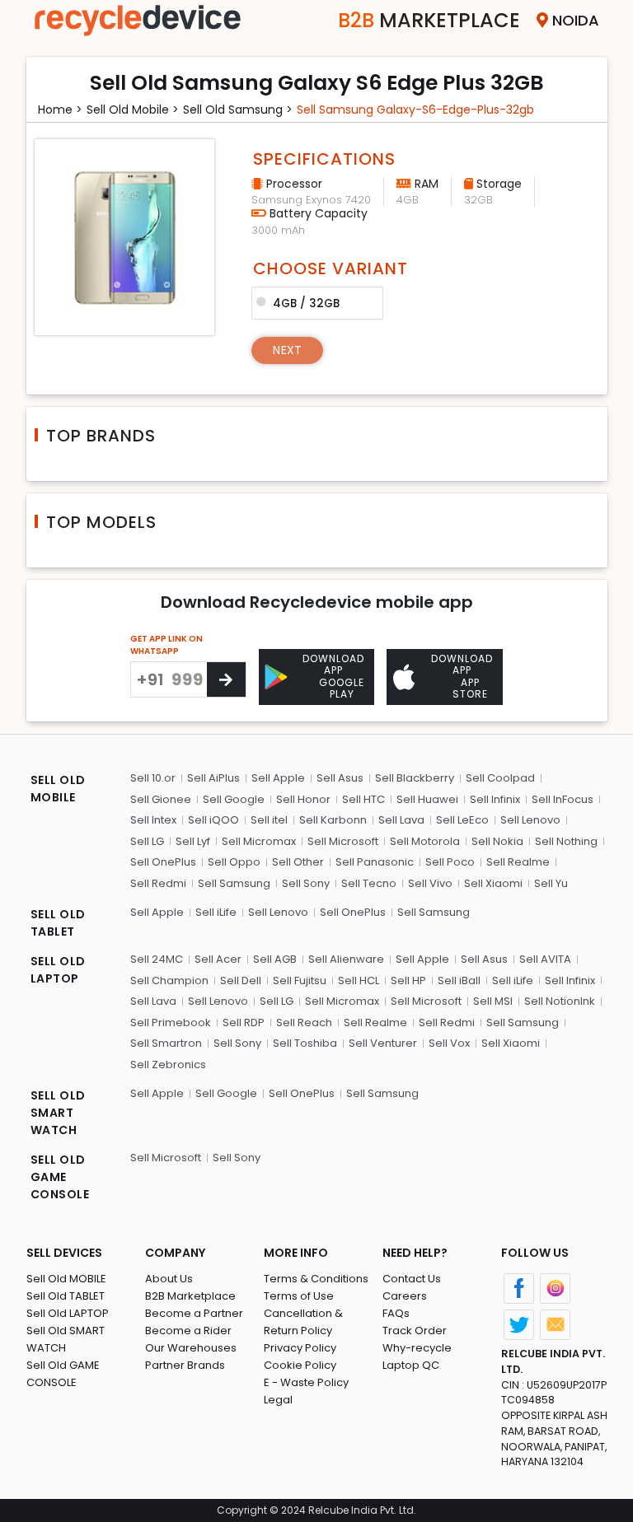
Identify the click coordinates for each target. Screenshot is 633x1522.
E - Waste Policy (306, 1382)
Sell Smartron (166, 1043)
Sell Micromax (259, 841)
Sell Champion (169, 980)
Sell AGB (275, 959)
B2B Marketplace (190, 1296)
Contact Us (411, 1278)
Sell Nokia (497, 841)
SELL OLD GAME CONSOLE (60, 1176)
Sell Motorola (425, 841)
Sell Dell (240, 980)
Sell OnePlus (163, 862)
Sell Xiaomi (493, 883)
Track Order (414, 1330)
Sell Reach (304, 1022)
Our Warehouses (191, 1348)
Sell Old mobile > (133, 109)
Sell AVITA (545, 959)
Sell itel (269, 820)
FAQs (396, 1313)
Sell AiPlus (213, 778)
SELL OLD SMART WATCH (58, 1112)
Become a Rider (188, 1330)
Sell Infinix (495, 799)
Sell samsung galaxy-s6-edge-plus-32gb (415, 109)
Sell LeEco (462, 820)
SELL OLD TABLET (58, 923)
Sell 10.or (153, 778)
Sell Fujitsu (299, 980)
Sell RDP (244, 1022)
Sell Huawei (427, 799)
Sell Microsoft (342, 841)
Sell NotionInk (559, 1001)
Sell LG (147, 841)
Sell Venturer (383, 1043)
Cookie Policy (300, 1365)
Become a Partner (194, 1313)
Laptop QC (410, 1365)
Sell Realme (518, 862)
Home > (60, 109)
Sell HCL (358, 980)
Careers (404, 1296)
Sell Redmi (158, 883)
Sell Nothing (566, 841)
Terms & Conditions (316, 1278)
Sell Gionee (160, 799)
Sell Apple (278, 778)
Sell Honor (303, 799)
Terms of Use (299, 1296)
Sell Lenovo (530, 820)
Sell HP (408, 980)
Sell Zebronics (168, 1064)
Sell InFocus (562, 799)
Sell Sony (306, 883)
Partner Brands (185, 1365)
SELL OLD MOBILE (58, 788)
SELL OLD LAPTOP (58, 970)
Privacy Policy (300, 1348)
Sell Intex (153, 820)
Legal (278, 1400)
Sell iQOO (213, 820)
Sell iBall (459, 980)
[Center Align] (226, 679)
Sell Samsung (234, 883)
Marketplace (429, 20)
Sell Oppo (234, 862)
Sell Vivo (430, 883)
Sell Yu (551, 883)
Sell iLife (216, 912)
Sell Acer (218, 959)
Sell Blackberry (414, 778)
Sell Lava (401, 820)
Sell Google (234, 799)
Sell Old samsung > (238, 109)
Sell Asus (339, 778)
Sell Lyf (193, 841)
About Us (169, 1278)
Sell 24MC (156, 959)
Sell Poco (450, 862)
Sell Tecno (368, 883)
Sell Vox (449, 1043)
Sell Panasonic (374, 862)
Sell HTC (363, 799)
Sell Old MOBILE (66, 1278)
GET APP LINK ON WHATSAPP (166, 645)
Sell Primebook (170, 1022)
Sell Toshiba (305, 1043)
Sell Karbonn (333, 820)
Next (287, 350)
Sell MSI (493, 1001)
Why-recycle (417, 1348)
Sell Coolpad (500, 778)
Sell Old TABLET (65, 1296)
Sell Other (298, 862)
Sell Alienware (346, 959)
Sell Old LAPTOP (67, 1313)
